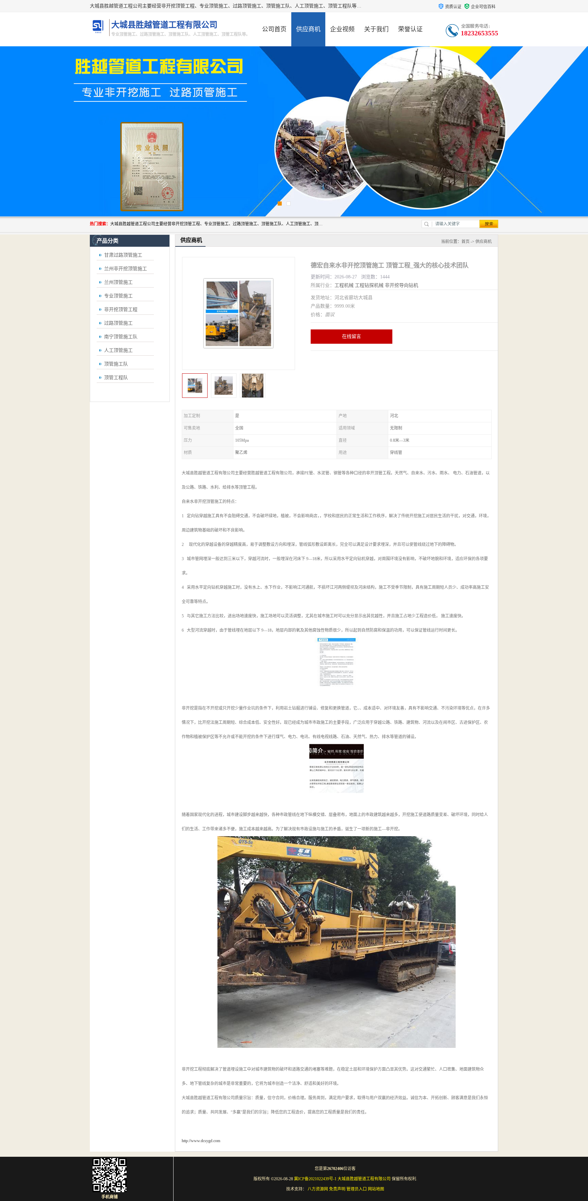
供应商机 (308, 29)
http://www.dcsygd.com (201, 1140)
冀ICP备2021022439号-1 (315, 1178)
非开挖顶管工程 (120, 309)
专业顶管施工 (118, 295)
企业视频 (342, 29)
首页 (465, 241)
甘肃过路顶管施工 (123, 255)
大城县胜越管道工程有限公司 (364, 1178)
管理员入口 (356, 1189)
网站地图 (376, 1189)
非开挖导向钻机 (401, 285)
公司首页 (274, 29)
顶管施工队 (116, 364)
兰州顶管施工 (118, 282)
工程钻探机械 (369, 285)
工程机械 (344, 285)
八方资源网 (318, 1189)
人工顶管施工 (118, 350)
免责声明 (337, 1189)
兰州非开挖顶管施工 (125, 268)
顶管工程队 (116, 377)
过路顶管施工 (118, 323)
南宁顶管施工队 (120, 336)
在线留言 (351, 336)
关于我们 (376, 29)
